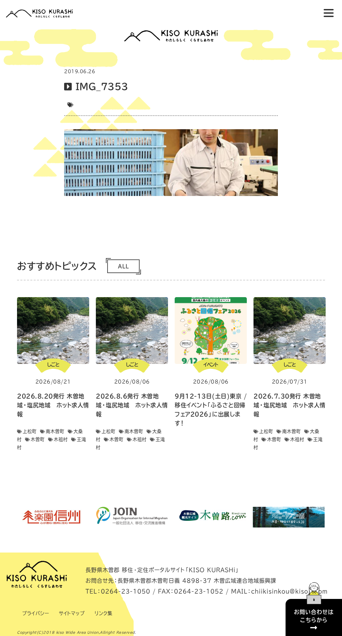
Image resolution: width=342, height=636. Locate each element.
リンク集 (103, 613)
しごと (53, 364)
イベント (210, 364)
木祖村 (61, 439)
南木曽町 (55, 431)
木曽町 (38, 439)
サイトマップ (71, 613)
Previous (9, 517)
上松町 (30, 431)
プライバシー (35, 613)
